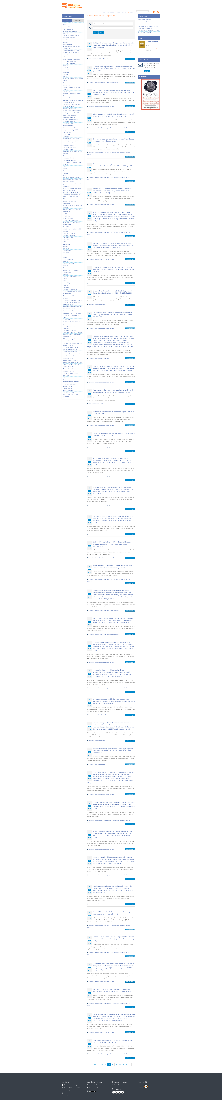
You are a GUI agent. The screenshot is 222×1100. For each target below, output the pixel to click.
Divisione (65, 89)
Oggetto (65, 169)
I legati (65, 317)
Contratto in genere (68, 149)
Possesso (65, 83)
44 (102, 1064)
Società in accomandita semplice (72, 362)
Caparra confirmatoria (144, 24)
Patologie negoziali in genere (71, 209)
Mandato (65, 246)
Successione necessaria (70, 349)
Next (158, 48)
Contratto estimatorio (69, 233)
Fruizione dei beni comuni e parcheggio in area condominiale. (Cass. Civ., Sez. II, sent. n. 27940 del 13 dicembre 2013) (113, 391)
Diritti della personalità (69, 61)
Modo (64, 175)
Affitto (64, 242)
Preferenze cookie (93, 1088)
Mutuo (65, 255)
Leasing (65, 279)
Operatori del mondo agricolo (112, 82)
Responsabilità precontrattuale (72, 179)
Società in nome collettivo (70, 360)
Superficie (66, 72)
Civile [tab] (66, 20)
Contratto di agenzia (69, 235)
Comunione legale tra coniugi (71, 87)
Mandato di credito (68, 263)
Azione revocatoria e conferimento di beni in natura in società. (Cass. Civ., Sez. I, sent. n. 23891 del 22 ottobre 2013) (113, 115)
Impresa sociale (67, 44)
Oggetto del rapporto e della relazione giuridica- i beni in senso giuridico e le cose (71, 53)
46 (109, 1064)
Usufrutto (66, 68)
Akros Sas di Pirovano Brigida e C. (72, 1085)
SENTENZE (66, 375)
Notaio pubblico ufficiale (70, 158)
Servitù (65, 76)
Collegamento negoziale (70, 147)
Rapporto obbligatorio (69, 108)
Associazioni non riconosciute (71, 40)
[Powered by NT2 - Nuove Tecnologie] (143, 1086)
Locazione (66, 240)
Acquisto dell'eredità (69, 309)
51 (127, 1064)
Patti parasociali (67, 287)
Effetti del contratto (68, 199)
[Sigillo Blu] (150, 94)
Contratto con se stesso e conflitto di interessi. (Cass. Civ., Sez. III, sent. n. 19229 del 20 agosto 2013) (113, 140)
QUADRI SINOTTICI (68, 392)
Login (131, 12)
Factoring (65, 285)
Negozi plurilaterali (68, 145)
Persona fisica (67, 27)
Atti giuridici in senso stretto (71, 138)
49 (120, 1064)
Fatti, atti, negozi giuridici (70, 130)
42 (95, 1064)
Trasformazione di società (70, 373)
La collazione (66, 319)
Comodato (66, 253)
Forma (65, 156)
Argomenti (110, 12)
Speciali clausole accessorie (71, 177)
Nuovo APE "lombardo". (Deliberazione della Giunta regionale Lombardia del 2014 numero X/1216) (113, 913)
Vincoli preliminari (68, 182)
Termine (65, 173)
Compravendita (67, 272)
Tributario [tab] (78, 20)
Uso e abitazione (68, 70)
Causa (65, 166)
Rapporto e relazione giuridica (72, 93)
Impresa (103, 128)
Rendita (65, 257)
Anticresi (65, 266)
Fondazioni (66, 33)
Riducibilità (66, 227)
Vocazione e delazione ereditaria (72, 306)
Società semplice (68, 358)
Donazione (66, 298)
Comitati (65, 42)
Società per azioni (68, 367)
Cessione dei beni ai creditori (71, 270)
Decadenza (66, 136)
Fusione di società (68, 369)
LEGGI (64, 377)
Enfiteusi (65, 74)
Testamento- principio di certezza (72, 332)
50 (123, 1064)
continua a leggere (130, 58)
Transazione (66, 268)
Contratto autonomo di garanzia (72, 276)
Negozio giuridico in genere (71, 141)
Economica (91, 82)
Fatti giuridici (67, 132)
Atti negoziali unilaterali (70, 143)
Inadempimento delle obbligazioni (73, 113)
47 (112, 1064)
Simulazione (66, 186)
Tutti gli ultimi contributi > (145, 32)
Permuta (65, 274)
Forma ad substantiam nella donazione (149, 22)
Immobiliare (91, 58)
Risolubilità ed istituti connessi (72, 222)
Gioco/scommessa (68, 259)
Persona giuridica (68, 29)
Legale (97, 58)
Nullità (65, 214)
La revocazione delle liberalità (71, 220)
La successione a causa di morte (72, 300)
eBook (124, 12)
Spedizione (66, 248)
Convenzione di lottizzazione (71, 296)
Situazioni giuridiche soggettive (72, 59)
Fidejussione (66, 261)
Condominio (66, 91)
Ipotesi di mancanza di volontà (72, 184)
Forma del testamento (69, 330)
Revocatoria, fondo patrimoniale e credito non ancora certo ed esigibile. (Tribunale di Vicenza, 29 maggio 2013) (114, 567)
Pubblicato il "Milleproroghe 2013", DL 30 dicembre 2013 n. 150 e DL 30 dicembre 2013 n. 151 (113, 1041)
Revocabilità (66, 212)
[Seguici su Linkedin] (119, 1092)
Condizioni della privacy (95, 1085)
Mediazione (66, 244)
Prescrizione (66, 134)
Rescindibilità (67, 224)
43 (98, 1064)
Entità (64, 25)
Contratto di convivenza (70, 289)
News (118, 12)
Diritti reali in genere (69, 63)
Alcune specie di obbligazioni (71, 128)
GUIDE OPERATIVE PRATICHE (71, 382)
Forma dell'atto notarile (69, 160)
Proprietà (65, 65)
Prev (140, 48)
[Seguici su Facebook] (113, 1092)
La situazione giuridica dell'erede (72, 315)
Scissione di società (68, 371)
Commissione (67, 250)
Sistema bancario (103, 58)
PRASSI (65, 379)
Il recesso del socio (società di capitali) (149, 30)
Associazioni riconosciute (70, 31)
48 (116, 1064)
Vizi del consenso (68, 218)
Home (103, 12)
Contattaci (66, 1096)
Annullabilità (66, 216)
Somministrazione (68, 237)
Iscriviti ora (147, 71)
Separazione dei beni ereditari (72, 313)
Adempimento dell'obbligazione (72, 111)
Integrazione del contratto (70, 192)
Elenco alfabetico (118, 1085)
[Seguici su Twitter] (116, 1092)
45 (105, 1064)
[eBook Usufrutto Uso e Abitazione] (142, 44)
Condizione (66, 171)
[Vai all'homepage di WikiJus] (73, 5)
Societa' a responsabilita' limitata (72, 364)
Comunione (66, 85)
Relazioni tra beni (68, 57)
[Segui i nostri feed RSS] (122, 1092)
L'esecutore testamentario (70, 347)
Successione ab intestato (70, 351)
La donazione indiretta (144, 19)
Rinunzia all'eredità (68, 311)
